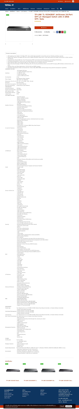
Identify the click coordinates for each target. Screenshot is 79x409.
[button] (57, 9)
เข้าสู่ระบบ (61, 1)
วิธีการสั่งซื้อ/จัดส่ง (26, 391)
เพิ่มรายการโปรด (38, 32)
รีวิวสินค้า (42, 395)
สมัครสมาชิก (68, 1)
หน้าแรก (6, 8)
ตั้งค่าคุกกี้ (62, 406)
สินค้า (19, 8)
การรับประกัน (39, 8)
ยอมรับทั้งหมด (68, 406)
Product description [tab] (11, 53)
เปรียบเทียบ (47, 32)
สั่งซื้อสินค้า (44, 27)
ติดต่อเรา (53, 8)
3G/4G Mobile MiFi (8, 395)
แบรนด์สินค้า (12, 8)
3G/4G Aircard (8, 393)
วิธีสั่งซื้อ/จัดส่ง (26, 8)
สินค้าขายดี (6, 391)
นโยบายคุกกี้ (15, 406)
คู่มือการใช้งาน (43, 393)
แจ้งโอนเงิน (33, 8)
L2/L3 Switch (45, 35)
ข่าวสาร (42, 391)
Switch (40, 35)
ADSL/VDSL (7, 398)
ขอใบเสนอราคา (46, 8)
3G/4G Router (7, 396)
